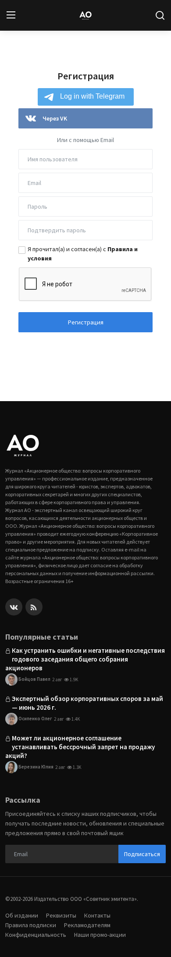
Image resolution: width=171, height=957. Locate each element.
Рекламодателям (87, 925)
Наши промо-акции (100, 935)
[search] (160, 15)
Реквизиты (61, 915)
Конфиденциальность (35, 935)
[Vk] (13, 606)
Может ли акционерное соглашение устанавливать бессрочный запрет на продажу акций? (80, 747)
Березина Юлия (35, 766)
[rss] (34, 606)
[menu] (11, 15)
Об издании (21, 915)
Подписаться (142, 854)
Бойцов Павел (34, 679)
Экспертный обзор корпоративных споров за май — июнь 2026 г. (87, 703)
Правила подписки (30, 925)
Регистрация (85, 322)
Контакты (97, 915)
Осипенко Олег (35, 718)
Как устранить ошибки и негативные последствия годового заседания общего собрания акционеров (85, 659)
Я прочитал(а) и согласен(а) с (83, 253)
